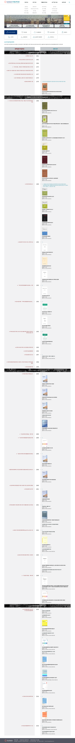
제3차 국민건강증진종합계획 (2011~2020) (48, 651)
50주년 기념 (54, 2)
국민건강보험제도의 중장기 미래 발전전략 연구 (49, 727)
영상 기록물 (44, 12)
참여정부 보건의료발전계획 (46, 610)
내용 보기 (66, 23)
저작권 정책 (16, 739)
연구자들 (34, 10)
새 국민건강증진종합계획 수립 (46, 549)
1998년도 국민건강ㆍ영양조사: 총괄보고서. (48, 356)
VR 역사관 (64, 2)
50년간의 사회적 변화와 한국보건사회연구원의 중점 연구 (14, 26)
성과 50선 (54, 6)
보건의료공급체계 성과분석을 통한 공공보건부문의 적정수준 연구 (51, 569)
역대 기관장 (26, 10)
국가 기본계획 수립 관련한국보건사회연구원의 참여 (30, 26)
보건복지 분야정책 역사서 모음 (62, 26)
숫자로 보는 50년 (54, 8)
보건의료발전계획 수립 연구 (46, 615)
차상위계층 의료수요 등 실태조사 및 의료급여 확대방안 (50, 524)
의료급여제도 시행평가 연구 (46, 506)
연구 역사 (34, 2)
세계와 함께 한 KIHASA (54, 12)
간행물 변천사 (34, 12)
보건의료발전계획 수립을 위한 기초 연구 (48, 633)
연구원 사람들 (26, 12)
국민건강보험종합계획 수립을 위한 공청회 (48, 731)
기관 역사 (26, 2)
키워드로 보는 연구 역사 (34, 8)
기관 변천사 (26, 8)
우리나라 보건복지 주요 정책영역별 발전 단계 (46, 26)
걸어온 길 (26, 6)
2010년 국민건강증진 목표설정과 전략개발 (48, 531)
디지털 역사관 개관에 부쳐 (24, 739)
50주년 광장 (54, 10)
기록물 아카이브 (44, 2)
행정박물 (44, 10)
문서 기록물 (44, 8)
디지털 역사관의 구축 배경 (34, 739)
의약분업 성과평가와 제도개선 (46, 415)
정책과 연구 (34, 6)
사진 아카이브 (44, 6)
